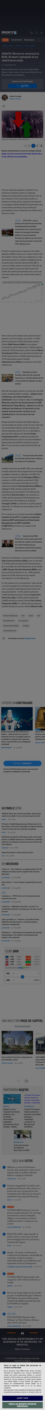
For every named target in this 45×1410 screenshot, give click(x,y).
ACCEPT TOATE (22, 1398)
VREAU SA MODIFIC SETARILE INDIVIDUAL (22, 1405)
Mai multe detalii (17, 1388)
